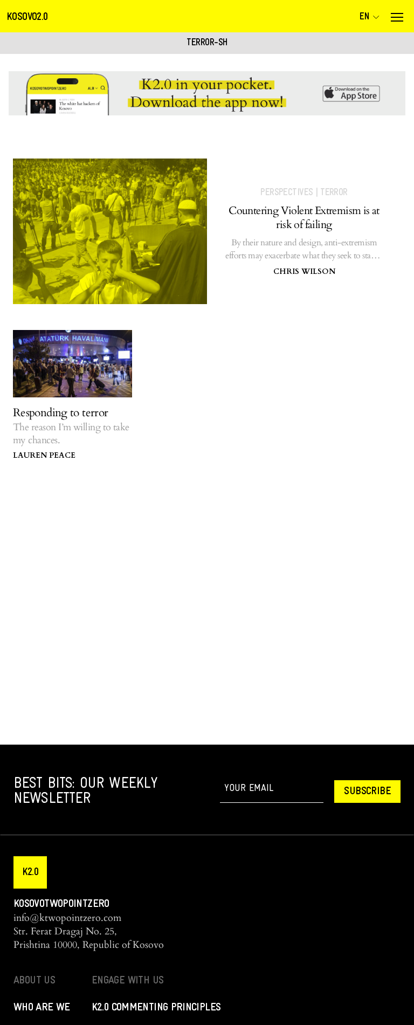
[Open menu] (397, 17)
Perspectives (286, 193)
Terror (334, 193)
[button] (30, 872)
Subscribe (367, 791)
